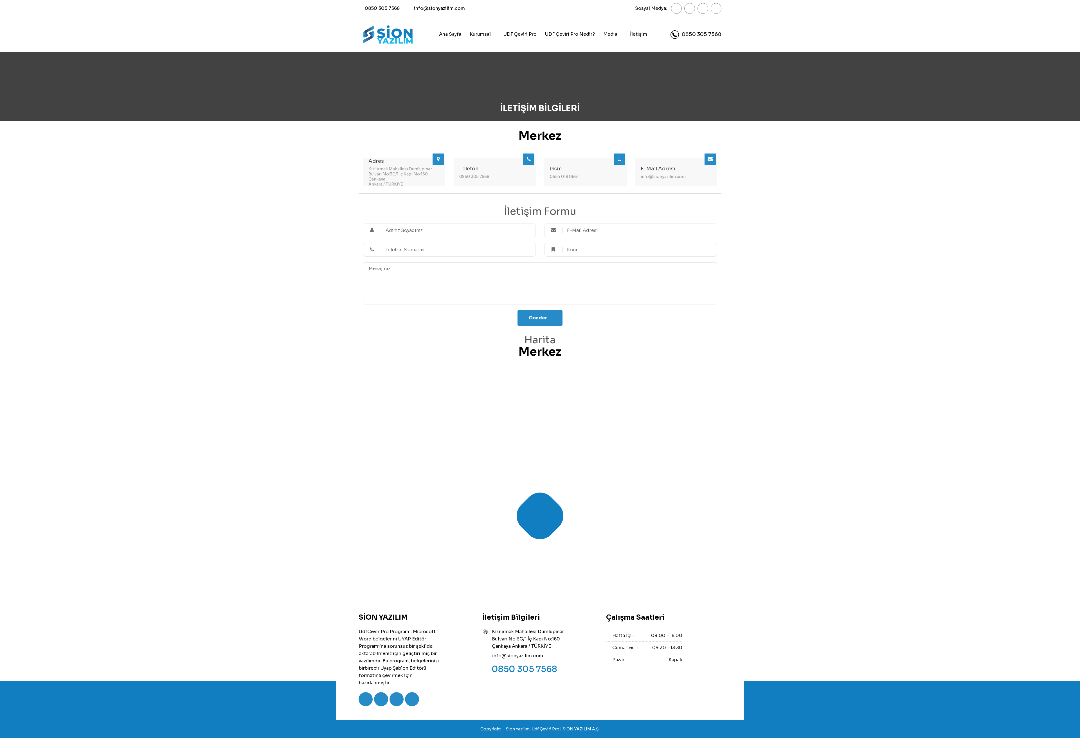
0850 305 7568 (382, 8)
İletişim (638, 34)
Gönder (538, 318)
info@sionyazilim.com (439, 8)
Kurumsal (480, 34)
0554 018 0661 (564, 176)
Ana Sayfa (450, 34)
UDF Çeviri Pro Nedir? (570, 34)
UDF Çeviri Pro (520, 34)
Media (610, 34)
